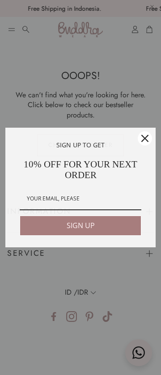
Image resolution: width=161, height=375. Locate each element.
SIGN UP (81, 225)
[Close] (145, 138)
